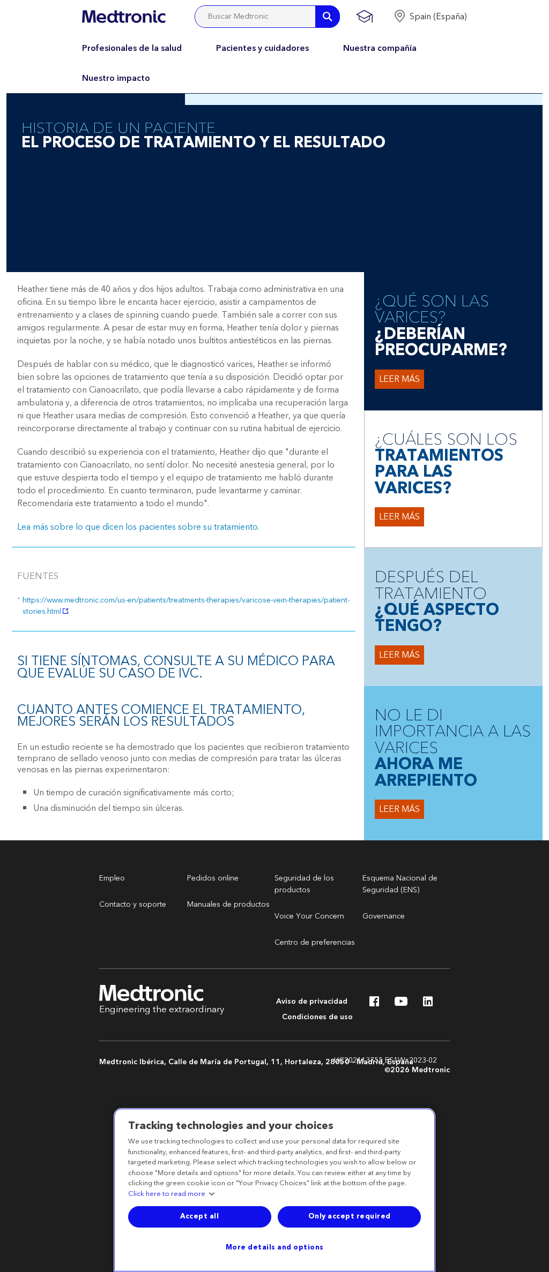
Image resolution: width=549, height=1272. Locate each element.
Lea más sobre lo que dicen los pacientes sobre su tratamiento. (138, 527)
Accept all (199, 1216)
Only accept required (349, 1216)
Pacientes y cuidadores (262, 48)
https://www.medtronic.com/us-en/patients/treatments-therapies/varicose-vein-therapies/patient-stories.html (186, 606)
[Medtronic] (123, 16)
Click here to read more (166, 1194)
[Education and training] (364, 16)
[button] (430, 16)
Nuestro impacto (116, 78)
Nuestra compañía (380, 48)
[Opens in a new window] (374, 1004)
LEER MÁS (399, 379)
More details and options (275, 1247)
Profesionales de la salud (132, 48)
